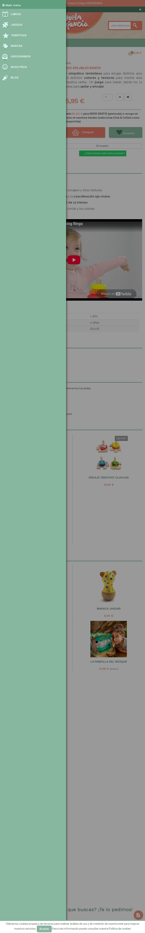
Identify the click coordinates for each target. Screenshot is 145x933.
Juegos (16, 24)
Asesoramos (21, 56)
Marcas (16, 46)
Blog (15, 77)
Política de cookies (120, 928)
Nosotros (19, 67)
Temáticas (19, 35)
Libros (16, 14)
